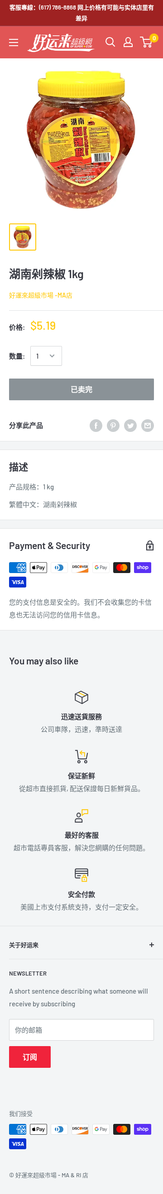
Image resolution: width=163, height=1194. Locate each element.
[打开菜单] (13, 42)
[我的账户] (128, 42)
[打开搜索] (110, 42)
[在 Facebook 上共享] (96, 425)
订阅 (30, 1056)
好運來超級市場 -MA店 (40, 295)
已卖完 (81, 389)
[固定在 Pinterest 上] (113, 425)
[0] (146, 42)
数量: (17, 356)
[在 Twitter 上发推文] (130, 425)
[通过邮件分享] (147, 425)
